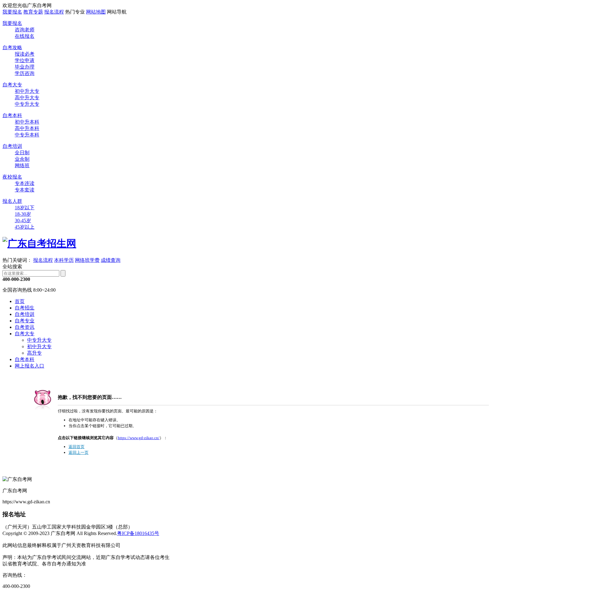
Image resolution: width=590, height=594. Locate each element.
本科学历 (64, 260)
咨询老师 (24, 29)
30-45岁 (23, 220)
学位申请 (24, 60)
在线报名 (24, 36)
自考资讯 (24, 327)
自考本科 (12, 115)
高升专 (34, 353)
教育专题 (33, 11)
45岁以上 (24, 227)
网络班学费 (87, 260)
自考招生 (24, 307)
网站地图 (96, 11)
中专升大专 (27, 104)
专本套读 (24, 189)
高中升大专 (27, 97)
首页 (20, 301)
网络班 (22, 165)
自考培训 (12, 146)
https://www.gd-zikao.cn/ (138, 437)
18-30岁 (23, 214)
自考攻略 (12, 47)
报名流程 (54, 11)
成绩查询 (110, 260)
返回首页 (77, 446)
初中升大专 (27, 91)
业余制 (22, 159)
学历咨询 (24, 73)
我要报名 (12, 11)
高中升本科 (27, 128)
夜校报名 (12, 176)
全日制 (22, 152)
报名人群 (12, 201)
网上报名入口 (29, 365)
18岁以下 (24, 207)
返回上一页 (78, 452)
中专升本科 (27, 134)
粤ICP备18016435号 (138, 533)
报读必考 (24, 54)
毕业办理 (24, 66)
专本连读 (24, 183)
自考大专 (12, 84)
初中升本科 (27, 121)
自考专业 (24, 320)
